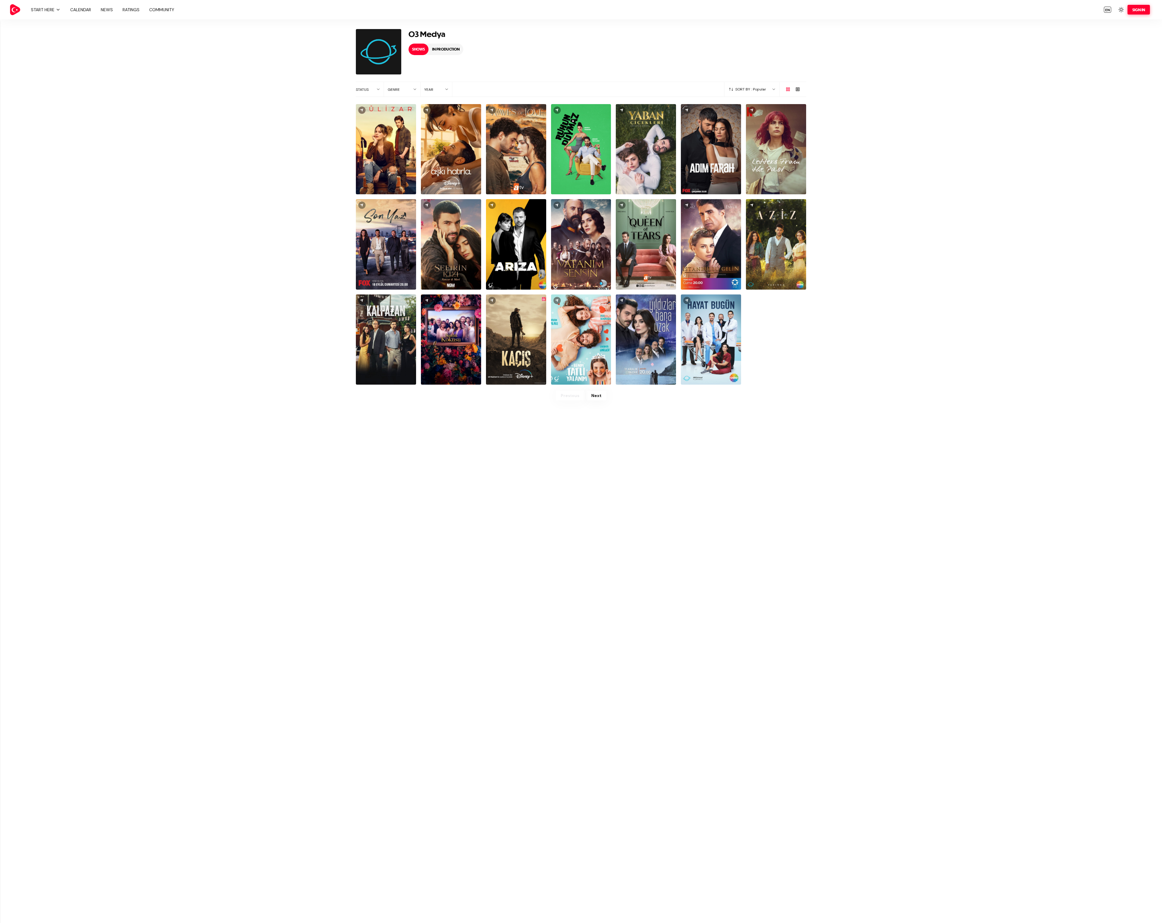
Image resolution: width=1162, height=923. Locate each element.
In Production (446, 49)
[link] (15, 9)
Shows (418, 49)
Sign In (1138, 9)
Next (596, 395)
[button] (45, 10)
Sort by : (743, 89)
